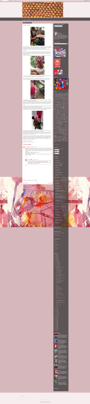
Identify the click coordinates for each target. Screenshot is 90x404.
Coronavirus (63, 99)
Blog (58, 98)
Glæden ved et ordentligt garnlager (61, 111)
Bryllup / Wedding (58, 304)
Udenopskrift (59, 138)
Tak (55, 137)
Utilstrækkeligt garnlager (59, 139)
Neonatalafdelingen (65, 122)
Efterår (65, 101)
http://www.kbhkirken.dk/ (57, 228)
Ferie (55, 105)
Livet (65, 118)
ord (62, 125)
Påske (63, 127)
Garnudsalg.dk (64, 109)
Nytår (55, 125)
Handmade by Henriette (58, 174)
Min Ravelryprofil (56, 144)
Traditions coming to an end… (59, 194)
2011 (56, 327)
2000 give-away (60, 334)
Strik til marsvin (57, 203)
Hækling (61, 113)
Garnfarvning (58, 109)
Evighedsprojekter (56, 104)
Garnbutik (66, 108)
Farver (66, 104)
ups (66, 138)
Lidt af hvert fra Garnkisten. (59, 219)
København (64, 117)
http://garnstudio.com (57, 235)
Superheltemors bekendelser (59, 190)
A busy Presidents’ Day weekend (59, 212)
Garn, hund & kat (57, 209)
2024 (63, 95)
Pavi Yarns (55, 247)
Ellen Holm (55, 103)
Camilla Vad (55, 99)
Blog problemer (57, 220)
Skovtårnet (57, 296)
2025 (65, 95)
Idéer (61, 114)
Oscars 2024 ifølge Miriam (58, 186)
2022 (57, 95)
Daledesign (61, 100)
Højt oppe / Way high (58, 293)
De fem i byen (57, 179)
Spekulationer (56, 132)
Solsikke (56, 175)
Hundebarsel (57, 204)
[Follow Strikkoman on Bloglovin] (58, 26)
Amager (66, 96)
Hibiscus (57, 295)
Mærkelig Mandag (61, 121)
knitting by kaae (57, 200)
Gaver (55, 110)
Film (58, 105)
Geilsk (59, 110)
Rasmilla (66, 127)
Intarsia (66, 114)
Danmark (65, 100)
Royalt (62, 129)
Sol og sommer (57, 131)
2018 (60, 94)
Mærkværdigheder (56, 122)
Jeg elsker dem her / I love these (60, 278)
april (56, 311)
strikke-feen (57, 222)
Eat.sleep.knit (56, 241)
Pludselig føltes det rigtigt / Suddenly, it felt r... (59, 282)
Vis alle (67, 224)
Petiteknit (60, 127)
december (57, 261)
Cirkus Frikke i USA (58, 211)
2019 (63, 94)
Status (67, 132)
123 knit (55, 240)
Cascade (59, 99)
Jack (60, 115)
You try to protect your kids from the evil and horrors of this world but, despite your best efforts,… (60, 198)
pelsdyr (55, 127)
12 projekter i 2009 (56, 93)
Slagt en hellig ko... (58, 162)
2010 (56, 328)
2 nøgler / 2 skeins (58, 306)
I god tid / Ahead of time (61, 359)
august (57, 266)
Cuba (67, 99)
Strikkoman (26, 3)
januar (57, 315)
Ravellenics (57, 128)
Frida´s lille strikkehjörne (58, 172)
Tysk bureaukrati (57, 188)
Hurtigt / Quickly (58, 279)
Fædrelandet (64, 106)
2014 (56, 323)
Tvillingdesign (55, 138)
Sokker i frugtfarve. (57, 170)
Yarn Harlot (56, 167)
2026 (55, 96)
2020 (65, 94)
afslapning (59, 96)
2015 (56, 322)
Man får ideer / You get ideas (60, 294)
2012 (56, 326)
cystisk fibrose (57, 100)
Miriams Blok (57, 185)
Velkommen (66, 139)
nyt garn (66, 124)
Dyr (62, 101)
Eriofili (65, 103)
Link (62, 118)
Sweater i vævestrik (56, 152)
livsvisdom (55, 119)
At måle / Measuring (58, 270)
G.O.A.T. (57, 305)
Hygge (58, 113)
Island (58, 115)
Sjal (58, 130)
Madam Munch (57, 160)
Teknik (63, 137)
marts (57, 312)
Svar (26, 156)
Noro (59, 124)
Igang (63, 114)
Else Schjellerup (60, 103)
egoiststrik (56, 102)
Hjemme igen (57, 183)
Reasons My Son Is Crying (59, 196)
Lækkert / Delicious (58, 272)
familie (62, 104)
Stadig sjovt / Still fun (59, 289)
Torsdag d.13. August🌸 (58, 165)
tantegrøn (58, 137)
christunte (29, 159)
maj (56, 310)
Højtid (66, 113)
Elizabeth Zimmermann (63, 102)
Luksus (58, 119)
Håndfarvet (58, 114)
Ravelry (61, 128)
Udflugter (63, 138)
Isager (55, 115)
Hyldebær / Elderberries (59, 271)
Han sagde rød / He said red (59, 280)
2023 (60, 95)
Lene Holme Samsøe (57, 118)
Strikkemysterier (63, 133)
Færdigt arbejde (57, 107)
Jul (62, 115)
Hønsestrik (55, 114)
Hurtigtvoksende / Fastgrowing (62, 349)
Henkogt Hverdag (57, 177)
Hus (54, 113)
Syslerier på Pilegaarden (58, 164)
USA (54, 139)
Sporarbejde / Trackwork (59, 269)
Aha (63, 96)
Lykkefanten (62, 119)
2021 (55, 95)
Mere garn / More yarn (59, 288)
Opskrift (59, 125)
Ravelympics (65, 128)
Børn (65, 98)
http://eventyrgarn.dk (57, 244)
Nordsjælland (56, 124)
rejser (58, 129)
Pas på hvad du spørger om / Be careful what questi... (60, 300)
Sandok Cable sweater (57, 150)
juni (56, 309)
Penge (57, 127)
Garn (61, 108)
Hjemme (55, 112)
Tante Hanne (56, 248)
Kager (66, 115)
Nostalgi (63, 124)
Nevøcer (57, 123)
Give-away (62, 110)
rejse (55, 129)
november (57, 262)
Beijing (55, 98)
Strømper (65, 134)
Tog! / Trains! (60, 339)
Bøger (63, 98)
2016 (55, 94)
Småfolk (63, 130)
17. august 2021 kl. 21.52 (35, 159)
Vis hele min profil (56, 39)
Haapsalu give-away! (61, 344)
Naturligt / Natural (58, 287)
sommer (65, 131)
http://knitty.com (56, 234)
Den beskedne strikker (58, 217)
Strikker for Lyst (57, 169)
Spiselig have (62, 132)
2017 (57, 94)
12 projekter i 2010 (63, 93)
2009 (56, 329)
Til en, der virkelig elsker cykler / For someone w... (60, 275)
